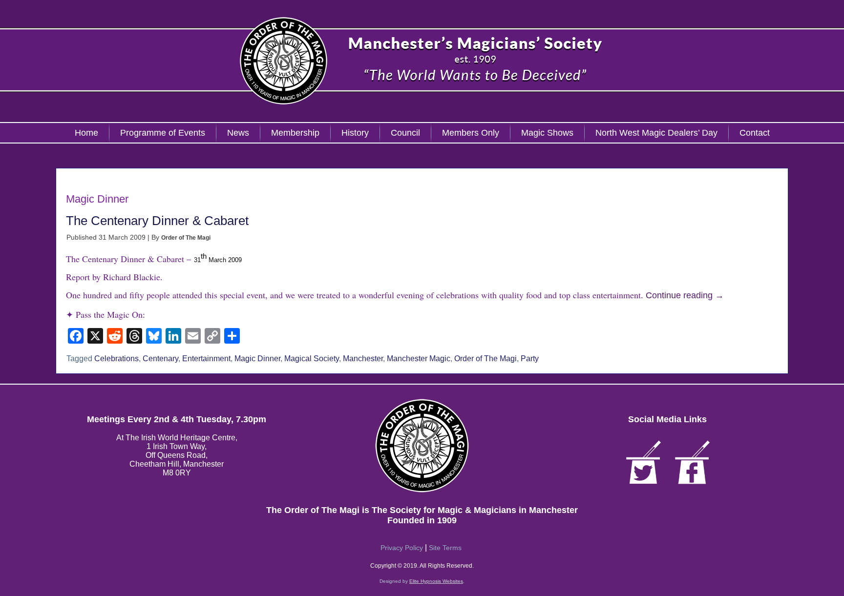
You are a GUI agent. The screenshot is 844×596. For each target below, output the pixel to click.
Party (530, 358)
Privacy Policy (401, 548)
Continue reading (685, 295)
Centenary (160, 358)
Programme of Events (162, 133)
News (238, 133)
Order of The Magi (186, 237)
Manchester (363, 358)
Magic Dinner (257, 358)
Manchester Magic (418, 358)
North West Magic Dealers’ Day (656, 133)
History (355, 133)
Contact (754, 133)
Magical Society (311, 358)
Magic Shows (547, 133)
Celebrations (116, 358)
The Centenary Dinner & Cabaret (157, 220)
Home (86, 133)
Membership (295, 133)
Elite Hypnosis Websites (436, 581)
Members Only (470, 133)
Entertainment (206, 358)
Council (405, 133)
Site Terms (445, 548)
